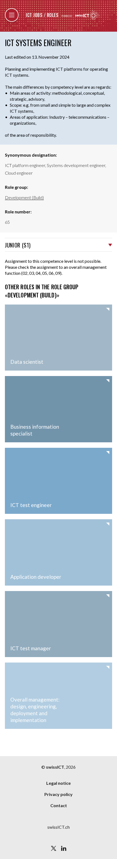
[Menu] (12, 15)
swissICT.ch (58, 827)
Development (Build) (24, 197)
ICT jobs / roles (42, 15)
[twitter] (53, 848)
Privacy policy (58, 794)
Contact (58, 805)
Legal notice (58, 783)
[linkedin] (63, 848)
